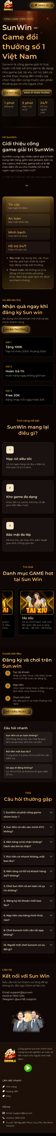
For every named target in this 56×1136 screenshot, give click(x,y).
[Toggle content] (27, 187)
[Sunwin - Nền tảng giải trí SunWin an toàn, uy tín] (15, 5)
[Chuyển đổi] (50, 812)
